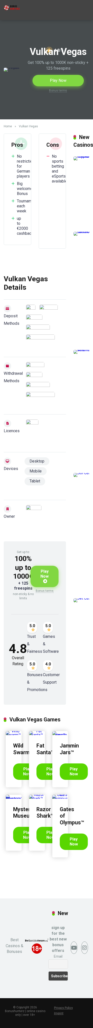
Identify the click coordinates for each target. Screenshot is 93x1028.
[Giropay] (48, 309)
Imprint (58, 1013)
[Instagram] (84, 947)
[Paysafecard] (38, 328)
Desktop (37, 461)
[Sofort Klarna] (40, 338)
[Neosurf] (34, 319)
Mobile (36, 471)
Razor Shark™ (45, 812)
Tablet (35, 481)
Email (58, 956)
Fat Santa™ (45, 749)
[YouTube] (73, 947)
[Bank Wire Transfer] (30, 309)
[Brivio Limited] (33, 514)
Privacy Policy (63, 1008)
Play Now (58, 80)
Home (8, 126)
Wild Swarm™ (23, 749)
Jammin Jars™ (69, 749)
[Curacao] (32, 429)
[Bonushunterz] (12, 5)
